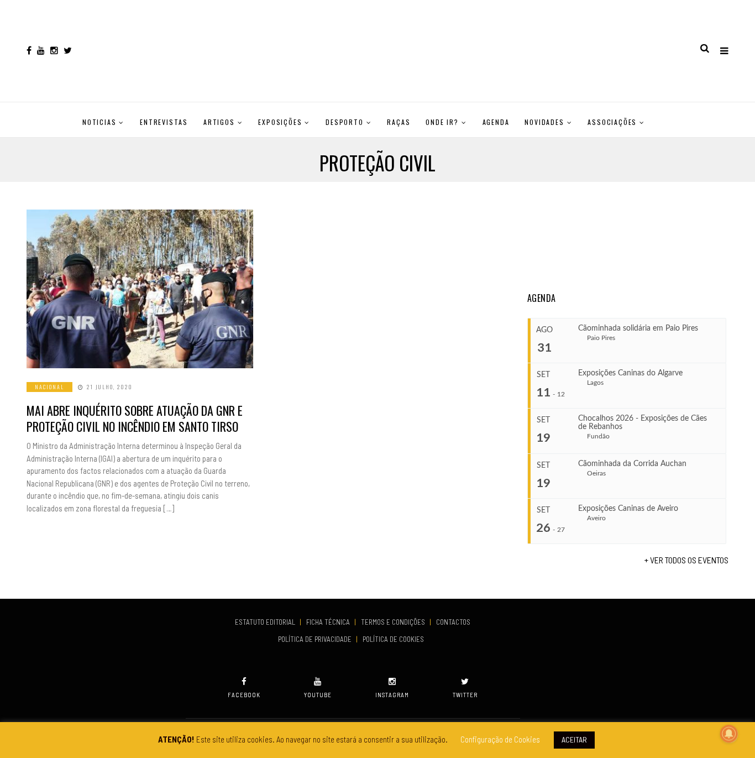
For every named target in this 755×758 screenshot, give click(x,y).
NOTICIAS (99, 122)
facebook (244, 694)
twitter (465, 694)
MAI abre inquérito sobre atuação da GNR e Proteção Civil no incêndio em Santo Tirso (135, 418)
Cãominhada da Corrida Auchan (632, 464)
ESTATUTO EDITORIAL (266, 622)
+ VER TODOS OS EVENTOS (686, 560)
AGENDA (496, 122)
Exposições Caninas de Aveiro (628, 509)
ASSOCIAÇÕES (612, 122)
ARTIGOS (219, 122)
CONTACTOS (453, 622)
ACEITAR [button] (574, 739)
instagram (392, 694)
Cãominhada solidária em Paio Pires (638, 328)
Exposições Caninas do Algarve (630, 373)
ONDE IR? (442, 122)
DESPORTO (344, 122)
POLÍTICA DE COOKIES (395, 639)
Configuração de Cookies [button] (500, 739)
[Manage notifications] (729, 734)
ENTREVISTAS (164, 122)
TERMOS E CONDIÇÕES (394, 622)
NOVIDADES (544, 122)
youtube (318, 694)
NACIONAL (49, 387)
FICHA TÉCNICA (329, 622)
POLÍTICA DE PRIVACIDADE (315, 639)
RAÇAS (398, 122)
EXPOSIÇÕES (280, 122)
